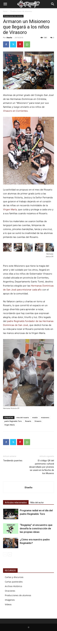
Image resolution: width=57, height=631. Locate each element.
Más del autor (37, 502)
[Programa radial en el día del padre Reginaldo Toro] (10, 514)
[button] (5, 4)
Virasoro (38, 421)
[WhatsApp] (27, 44)
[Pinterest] (20, 44)
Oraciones (10, 590)
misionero (45, 417)
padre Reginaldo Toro (13, 421)
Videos (8, 604)
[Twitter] (13, 44)
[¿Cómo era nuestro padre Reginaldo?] (10, 543)
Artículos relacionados (16, 502)
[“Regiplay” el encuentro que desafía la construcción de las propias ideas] (10, 528)
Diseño (9, 37)
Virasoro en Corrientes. (15, 110)
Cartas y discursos (14, 577)
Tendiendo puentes (12, 460)
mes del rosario (22, 417)
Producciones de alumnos (21, 11)
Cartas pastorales (14, 581)
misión (35, 417)
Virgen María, (10, 209)
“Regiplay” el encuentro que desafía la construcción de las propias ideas (36, 528)
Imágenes (10, 599)
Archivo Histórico (13, 586)
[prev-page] (5, 554)
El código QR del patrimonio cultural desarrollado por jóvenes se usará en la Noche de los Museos (41, 467)
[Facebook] (6, 44)
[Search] (52, 4)
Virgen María (9, 425)
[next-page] (10, 554)
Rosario (28, 421)
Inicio (5, 11)
